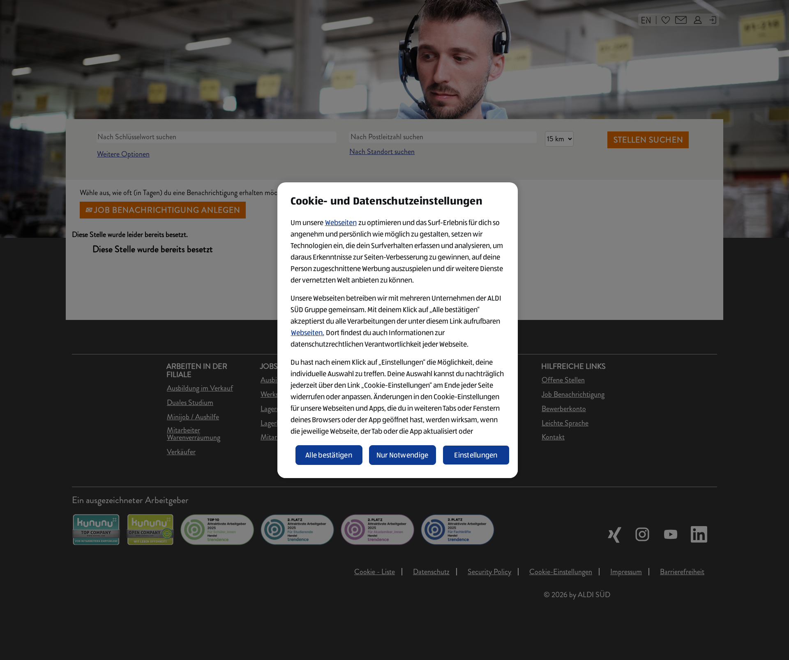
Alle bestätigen (328, 455)
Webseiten (341, 222)
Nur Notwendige (402, 455)
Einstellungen (476, 455)
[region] (397, 330)
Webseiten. (307, 332)
